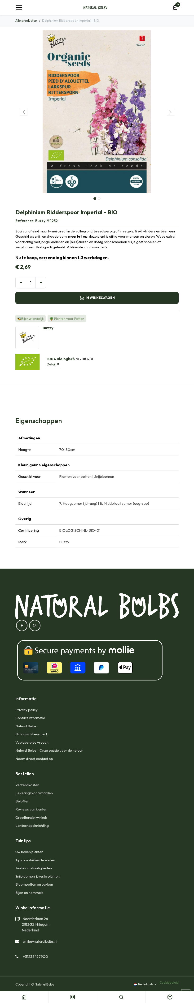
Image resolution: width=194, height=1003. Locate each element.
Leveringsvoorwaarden (34, 793)
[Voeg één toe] (41, 282)
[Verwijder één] (21, 282)
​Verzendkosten (27, 785)
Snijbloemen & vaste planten (37, 876)
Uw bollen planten (29, 851)
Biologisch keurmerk (31, 734)
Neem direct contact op (34, 758)
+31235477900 (35, 956)
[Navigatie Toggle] (18, 7)
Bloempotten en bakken (34, 884)
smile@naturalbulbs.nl (40, 941)
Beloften (22, 801)
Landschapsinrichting (32, 825)
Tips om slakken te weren (35, 860)
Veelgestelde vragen (31, 742)
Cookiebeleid (169, 982)
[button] (23, 112)
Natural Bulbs (25, 726)
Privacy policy (26, 709)
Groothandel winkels (31, 817)
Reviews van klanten (31, 809)
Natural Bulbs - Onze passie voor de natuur (49, 750)
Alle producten (26, 20)
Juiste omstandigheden (33, 868)
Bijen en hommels (29, 892)
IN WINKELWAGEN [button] (100, 298)
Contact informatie (30, 718)
